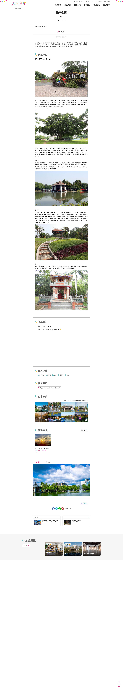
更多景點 (25, 545)
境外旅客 (85, 1)
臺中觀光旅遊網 (19, 3)
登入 (92, 1)
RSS (95, 1)
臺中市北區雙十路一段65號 (51, 329)
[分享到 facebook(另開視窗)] (53, 508)
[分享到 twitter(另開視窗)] (56, 508)
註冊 (89, 1)
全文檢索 (80, 1)
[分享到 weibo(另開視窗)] (62, 508)
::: (72, 1)
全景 (49, 462)
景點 (20, 8)
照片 (39, 462)
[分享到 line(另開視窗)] (59, 508)
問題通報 (85, 503)
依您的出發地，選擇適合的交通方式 (50, 388)
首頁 (17, 8)
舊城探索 (61, 32)
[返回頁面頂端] (119, 682)
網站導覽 (76, 1)
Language (100, 1)
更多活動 (83, 430)
